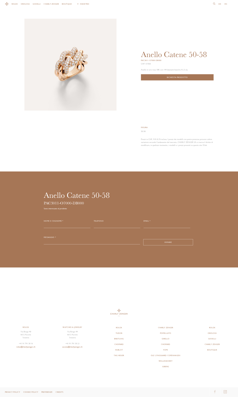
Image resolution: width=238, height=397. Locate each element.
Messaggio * (50, 237)
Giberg (165, 367)
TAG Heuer (119, 355)
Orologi (25, 4)
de (220, 4)
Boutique (67, 4)
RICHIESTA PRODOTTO (177, 77)
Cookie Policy (30, 392)
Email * (147, 221)
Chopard (119, 344)
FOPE (165, 350)
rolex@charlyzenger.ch (25, 347)
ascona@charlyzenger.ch (72, 347)
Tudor (119, 333)
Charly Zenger (51, 4)
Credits (59, 392)
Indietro (84, 4)
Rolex (15, 4)
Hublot (119, 350)
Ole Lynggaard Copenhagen (165, 355)
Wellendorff (165, 361)
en (226, 4)
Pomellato (165, 333)
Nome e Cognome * (53, 221)
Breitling (119, 339)
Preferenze (46, 392)
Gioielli (37, 4)
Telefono (99, 221)
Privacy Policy (12, 392)
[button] (93, 66)
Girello (166, 339)
